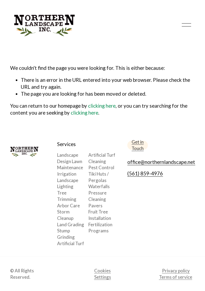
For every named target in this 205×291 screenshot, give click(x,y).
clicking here (102, 106)
